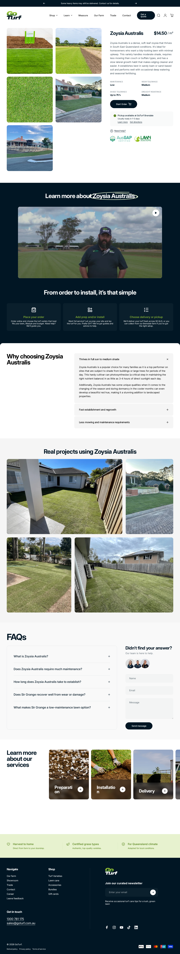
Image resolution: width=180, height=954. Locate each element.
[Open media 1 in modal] (30, 51)
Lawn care (53, 880)
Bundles (52, 889)
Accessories (54, 885)
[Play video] (90, 242)
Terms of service (39, 949)
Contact (11, 889)
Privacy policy (25, 949)
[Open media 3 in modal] (30, 99)
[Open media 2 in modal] (79, 51)
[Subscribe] (153, 892)
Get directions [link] (136, 122)
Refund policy (12, 949)
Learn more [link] (123, 122)
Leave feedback (15, 898)
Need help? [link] (120, 131)
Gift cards (53, 894)
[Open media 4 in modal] (79, 99)
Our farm (11, 876)
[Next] (136, 3)
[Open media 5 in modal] (30, 148)
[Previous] (44, 3)
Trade (10, 885)
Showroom (12, 880)
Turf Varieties (55, 876)
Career (10, 894)
